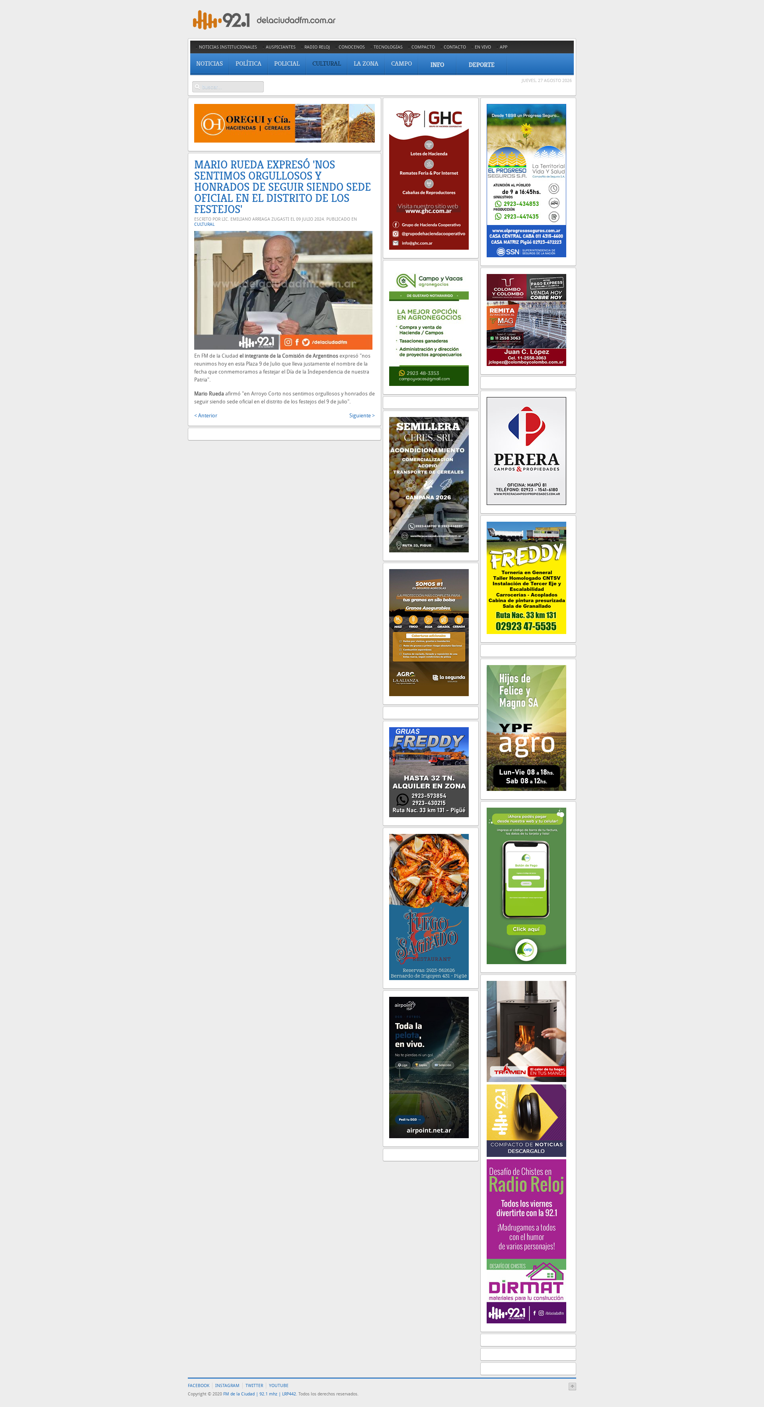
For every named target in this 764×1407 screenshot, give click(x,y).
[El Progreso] (526, 255)
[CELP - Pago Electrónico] (526, 962)
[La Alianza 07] (429, 694)
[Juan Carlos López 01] (526, 364)
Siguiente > (362, 416)
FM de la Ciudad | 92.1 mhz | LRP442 (259, 1394)
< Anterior (205, 416)
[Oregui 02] (284, 141)
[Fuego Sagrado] (429, 978)
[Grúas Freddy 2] (429, 815)
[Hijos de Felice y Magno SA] (526, 789)
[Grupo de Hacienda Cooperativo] (429, 248)
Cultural (204, 224)
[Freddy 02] (526, 632)
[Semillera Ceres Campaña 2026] (429, 551)
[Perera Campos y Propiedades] (526, 503)
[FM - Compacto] (526, 1155)
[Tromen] (526, 1080)
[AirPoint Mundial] (429, 1136)
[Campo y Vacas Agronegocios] (429, 384)
